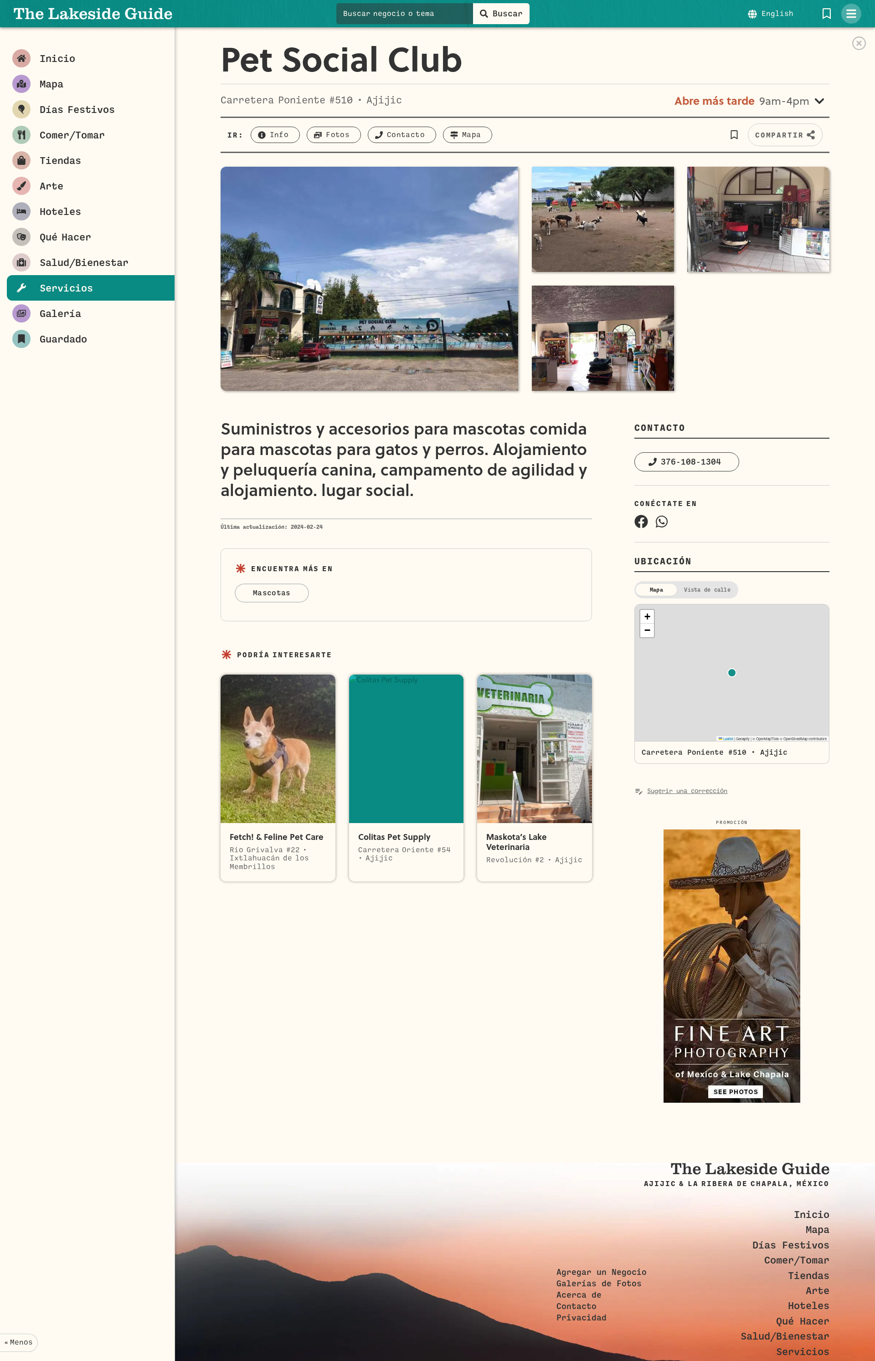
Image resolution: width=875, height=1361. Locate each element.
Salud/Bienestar (785, 1336)
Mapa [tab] (656, 590)
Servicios (802, 1351)
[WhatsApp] (662, 521)
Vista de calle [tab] (707, 590)
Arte (817, 1290)
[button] (734, 134)
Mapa (817, 1229)
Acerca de (579, 1295)
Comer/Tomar (796, 1260)
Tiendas (808, 1275)
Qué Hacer (802, 1321)
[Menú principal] (851, 14)
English (777, 14)
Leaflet (727, 738)
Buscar (508, 13)
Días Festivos (790, 1245)
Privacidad (581, 1317)
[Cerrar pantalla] (859, 43)
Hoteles (808, 1305)
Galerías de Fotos (599, 1283)
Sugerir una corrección (687, 791)
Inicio (811, 1214)
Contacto (576, 1306)
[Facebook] (641, 521)
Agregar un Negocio (601, 1272)
